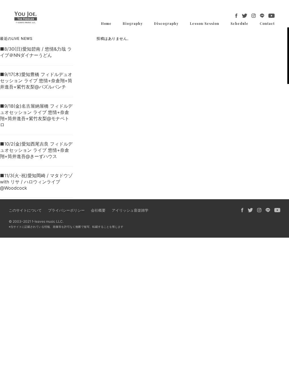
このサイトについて (25, 210)
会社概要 (98, 210)
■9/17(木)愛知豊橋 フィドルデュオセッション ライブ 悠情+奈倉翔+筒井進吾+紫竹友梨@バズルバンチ (36, 80)
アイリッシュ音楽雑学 (130, 210)
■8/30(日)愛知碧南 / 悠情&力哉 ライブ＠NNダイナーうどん (36, 52)
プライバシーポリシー (66, 210)
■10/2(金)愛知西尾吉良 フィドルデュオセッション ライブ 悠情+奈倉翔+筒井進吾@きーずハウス (36, 150)
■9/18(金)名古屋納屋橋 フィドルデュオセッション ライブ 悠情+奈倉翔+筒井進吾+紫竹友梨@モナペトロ (36, 115)
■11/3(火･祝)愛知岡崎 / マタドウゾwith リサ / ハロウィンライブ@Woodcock (36, 182)
